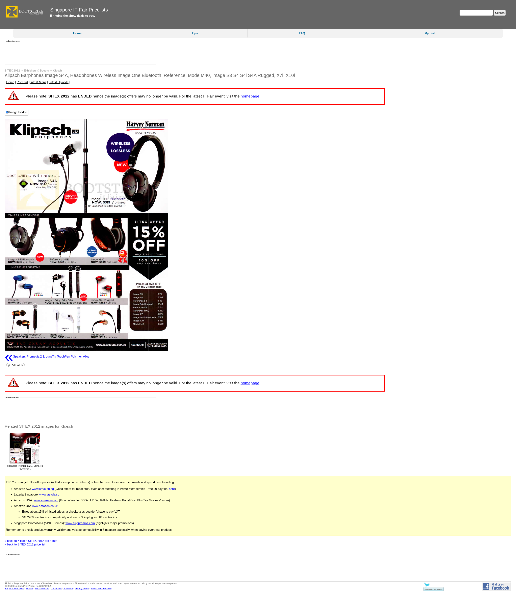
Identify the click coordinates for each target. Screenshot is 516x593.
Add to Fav (17, 365)
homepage (250, 96)
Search (29, 588)
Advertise (68, 588)
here (172, 488)
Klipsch (57, 70)
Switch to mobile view (101, 588)
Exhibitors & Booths (36, 70)
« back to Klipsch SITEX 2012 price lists (31, 540)
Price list (22, 82)
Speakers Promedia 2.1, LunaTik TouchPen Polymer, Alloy (47, 356)
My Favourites (42, 588)
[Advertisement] (79, 53)
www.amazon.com (46, 500)
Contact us (56, 588)
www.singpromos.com (80, 523)
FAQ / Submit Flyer (14, 588)
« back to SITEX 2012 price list (25, 544)
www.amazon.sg (43, 488)
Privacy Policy (82, 588)
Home (77, 33)
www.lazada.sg (49, 494)
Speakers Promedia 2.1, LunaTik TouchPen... (25, 467)
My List (429, 33)
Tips (195, 33)
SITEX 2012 (12, 70)
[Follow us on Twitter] (433, 590)
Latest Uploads (59, 82)
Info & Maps (38, 82)
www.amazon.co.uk (45, 506)
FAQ (302, 33)
